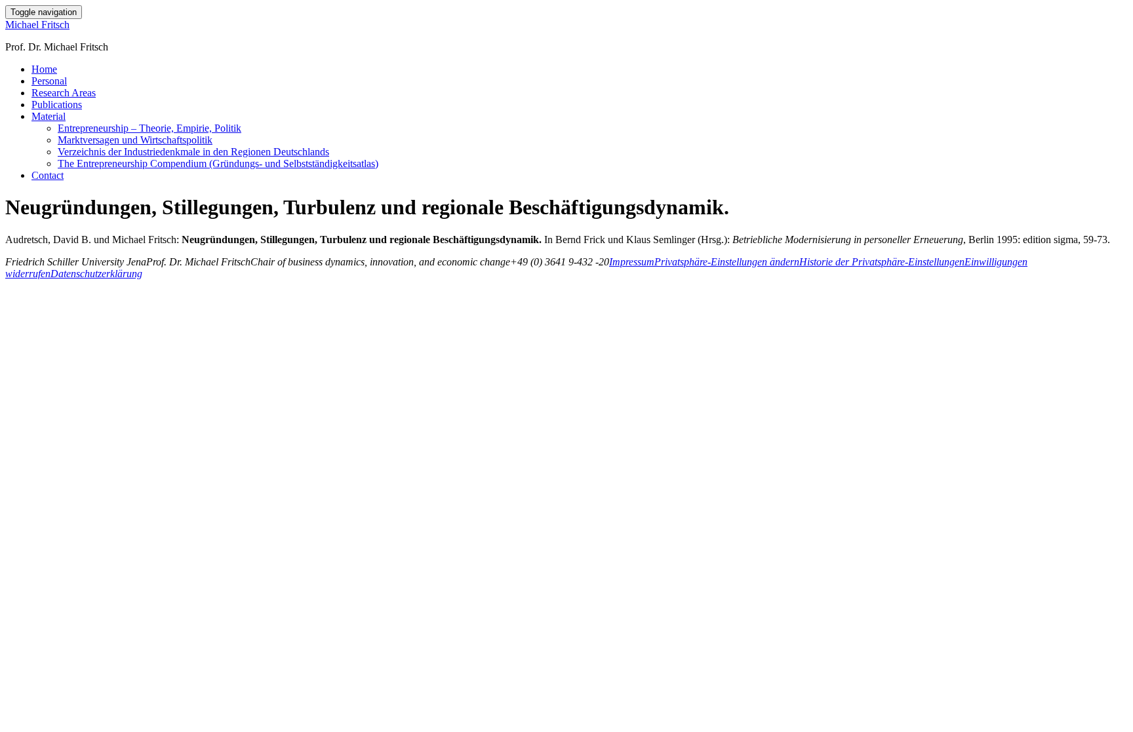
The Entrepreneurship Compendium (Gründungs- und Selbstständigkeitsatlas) (218, 163)
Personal (49, 81)
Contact (47, 175)
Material (48, 116)
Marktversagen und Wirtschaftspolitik (135, 139)
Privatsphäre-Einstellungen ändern (726, 261)
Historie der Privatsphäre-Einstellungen (881, 261)
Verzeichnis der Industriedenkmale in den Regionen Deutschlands (193, 151)
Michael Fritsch (37, 24)
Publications (56, 104)
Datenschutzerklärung (96, 273)
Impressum (631, 261)
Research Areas (63, 92)
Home (44, 69)
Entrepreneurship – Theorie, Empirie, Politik (149, 128)
